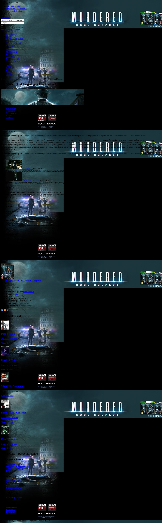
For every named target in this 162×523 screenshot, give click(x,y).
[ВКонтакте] (2, 310)
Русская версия (25, 305)
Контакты (10, 510)
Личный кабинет (14, 481)
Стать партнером (14, 497)
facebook (9, 68)
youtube (9, 75)
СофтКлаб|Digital (13, 43)
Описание (10, 111)
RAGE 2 (9, 13)
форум (9, 65)
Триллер (16, 294)
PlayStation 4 (11, 50)
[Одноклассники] (5, 310)
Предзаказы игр (13, 488)
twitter (8, 72)
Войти (4, 27)
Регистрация (12, 27)
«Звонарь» (27, 168)
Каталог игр (11, 34)
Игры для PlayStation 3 (32, 79)
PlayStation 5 (11, 52)
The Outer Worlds (13, 6)
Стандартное (24, 303)
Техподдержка (12, 41)
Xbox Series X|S (12, 59)
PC (7, 54)
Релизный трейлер (30, 180)
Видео (9, 36)
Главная (4, 79)
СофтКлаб (5, 17)
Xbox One (10, 57)
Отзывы (9, 118)
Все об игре (11, 108)
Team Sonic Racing (14, 11)
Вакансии (10, 512)
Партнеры (10, 45)
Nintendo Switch (13, 61)
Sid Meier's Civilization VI (16, 9)
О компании (11, 507)
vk (7, 70)
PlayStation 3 (28, 292)
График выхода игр (14, 39)
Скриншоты (11, 113)
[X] (8, 310)
